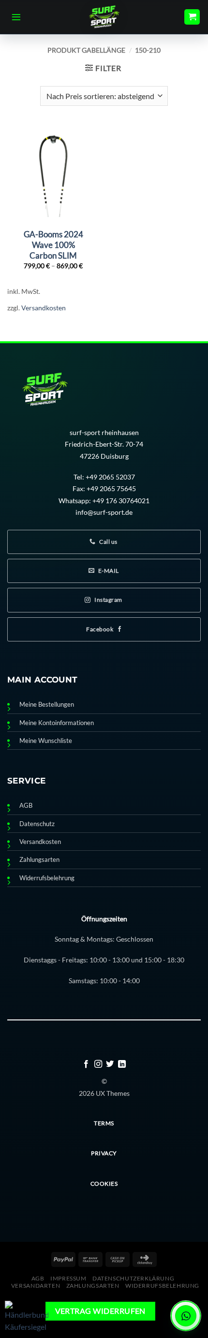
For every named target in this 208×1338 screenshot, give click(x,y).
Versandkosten (43, 308)
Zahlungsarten (39, 859)
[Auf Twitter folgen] (110, 1064)
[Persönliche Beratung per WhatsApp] (186, 1316)
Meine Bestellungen (46, 704)
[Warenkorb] (192, 17)
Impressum (68, 1278)
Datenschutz (37, 824)
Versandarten (35, 1285)
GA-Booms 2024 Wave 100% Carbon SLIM (53, 245)
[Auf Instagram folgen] (98, 1064)
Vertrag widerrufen (100, 1311)
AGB (25, 805)
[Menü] (16, 17)
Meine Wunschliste (45, 740)
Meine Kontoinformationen (56, 723)
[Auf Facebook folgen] (86, 1064)
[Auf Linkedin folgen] (122, 1064)
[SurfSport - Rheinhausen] (104, 17)
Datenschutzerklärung (133, 1278)
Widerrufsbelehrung (46, 878)
